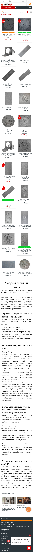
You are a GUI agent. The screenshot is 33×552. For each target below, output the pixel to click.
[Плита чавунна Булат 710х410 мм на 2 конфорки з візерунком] (24, 239)
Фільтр (4, 12)
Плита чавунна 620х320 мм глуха (8, 177)
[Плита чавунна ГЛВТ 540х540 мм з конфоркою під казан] (8, 239)
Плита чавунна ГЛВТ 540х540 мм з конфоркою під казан (8, 248)
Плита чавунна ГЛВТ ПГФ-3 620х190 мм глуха (24, 83)
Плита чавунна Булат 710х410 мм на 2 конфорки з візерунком (24, 250)
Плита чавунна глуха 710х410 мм (8, 273)
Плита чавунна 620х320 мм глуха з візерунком (8, 106)
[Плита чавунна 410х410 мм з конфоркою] (24, 145)
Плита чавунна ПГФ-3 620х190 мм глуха (8, 202)
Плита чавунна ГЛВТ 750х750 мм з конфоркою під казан (24, 107)
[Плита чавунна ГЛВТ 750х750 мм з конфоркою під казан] (24, 98)
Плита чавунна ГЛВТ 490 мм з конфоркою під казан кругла (8, 130)
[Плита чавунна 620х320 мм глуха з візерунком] (8, 98)
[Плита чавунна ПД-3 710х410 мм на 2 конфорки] (24, 191)
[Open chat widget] (29, 548)
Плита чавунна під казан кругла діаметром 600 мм (25, 273)
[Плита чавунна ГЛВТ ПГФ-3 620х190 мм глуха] (24, 75)
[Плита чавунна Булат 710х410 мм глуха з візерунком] (24, 168)
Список (31, 12)
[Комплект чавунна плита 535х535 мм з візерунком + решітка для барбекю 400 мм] (8, 51)
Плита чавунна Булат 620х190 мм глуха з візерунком (8, 84)
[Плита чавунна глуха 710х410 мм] (8, 264)
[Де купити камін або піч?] (24, 500)
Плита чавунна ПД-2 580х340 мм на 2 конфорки (8, 226)
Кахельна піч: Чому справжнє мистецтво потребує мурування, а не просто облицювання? (8, 509)
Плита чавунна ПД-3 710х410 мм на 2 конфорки (24, 200)
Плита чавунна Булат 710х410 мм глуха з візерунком (24, 177)
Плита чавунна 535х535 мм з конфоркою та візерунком (25, 130)
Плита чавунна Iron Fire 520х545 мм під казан (8, 35)
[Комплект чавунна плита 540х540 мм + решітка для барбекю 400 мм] (8, 145)
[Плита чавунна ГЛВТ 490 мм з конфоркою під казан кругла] (8, 121)
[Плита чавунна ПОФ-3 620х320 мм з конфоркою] (24, 217)
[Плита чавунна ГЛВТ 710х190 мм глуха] (24, 51)
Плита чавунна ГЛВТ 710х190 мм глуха (24, 59)
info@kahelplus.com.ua (20, 526)
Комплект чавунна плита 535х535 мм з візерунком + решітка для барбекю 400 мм (8, 60)
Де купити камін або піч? (24, 507)
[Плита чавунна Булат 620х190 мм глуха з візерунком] (8, 75)
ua (29, 1)
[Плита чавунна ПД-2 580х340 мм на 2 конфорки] (8, 217)
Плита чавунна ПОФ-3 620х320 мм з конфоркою (24, 226)
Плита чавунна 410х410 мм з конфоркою (25, 154)
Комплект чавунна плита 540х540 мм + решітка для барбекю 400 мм (8, 154)
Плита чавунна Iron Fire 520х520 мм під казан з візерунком (24, 35)
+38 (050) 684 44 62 (8, 524)
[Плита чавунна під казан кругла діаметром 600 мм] (24, 264)
